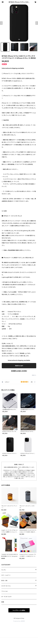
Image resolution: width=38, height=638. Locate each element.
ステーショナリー (6, 575)
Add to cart (19, 366)
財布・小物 (4, 580)
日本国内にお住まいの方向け (19, 371)
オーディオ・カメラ (6, 596)
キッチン (3, 570)
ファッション (4, 591)
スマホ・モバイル (6, 586)
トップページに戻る (19, 610)
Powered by (17, 621)
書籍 (2, 602)
